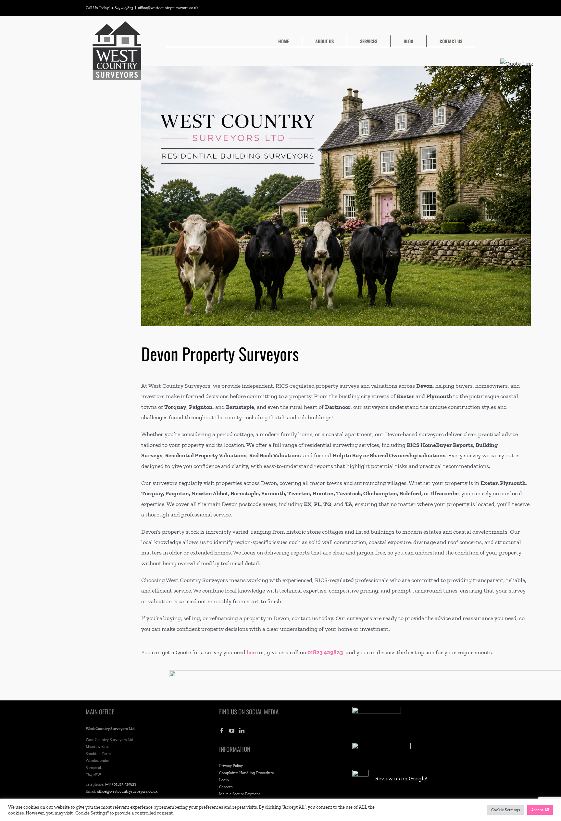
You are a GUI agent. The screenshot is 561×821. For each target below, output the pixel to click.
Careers (225, 787)
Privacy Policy (231, 765)
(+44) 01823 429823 (120, 784)
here (252, 652)
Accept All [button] (540, 809)
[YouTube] (231, 730)
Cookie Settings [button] (505, 809)
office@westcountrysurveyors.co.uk (168, 8)
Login (224, 780)
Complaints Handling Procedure (246, 773)
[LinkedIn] (241, 730)
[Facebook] (221, 730)
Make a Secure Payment (239, 794)
